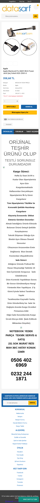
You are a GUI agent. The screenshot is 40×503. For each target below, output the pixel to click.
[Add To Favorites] (29, 101)
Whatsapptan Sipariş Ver (20, 112)
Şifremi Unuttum (20, 461)
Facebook (20, 472)
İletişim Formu (20, 420)
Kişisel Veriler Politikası (20, 444)
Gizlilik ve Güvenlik (20, 437)
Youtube (20, 482)
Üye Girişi (20, 458)
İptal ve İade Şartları (20, 440)
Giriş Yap (21, 1)
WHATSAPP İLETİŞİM (30, 499)
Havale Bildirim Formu (20, 423)
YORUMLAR (19, 131)
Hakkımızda (20, 413)
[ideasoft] (9, 501)
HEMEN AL (29, 107)
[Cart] (36, 7)
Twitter (20, 476)
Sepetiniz (20, 464)
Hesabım (20, 452)
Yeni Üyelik (20, 455)
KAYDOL (32, 403)
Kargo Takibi (20, 426)
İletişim (20, 416)
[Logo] (16, 8)
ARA (35, 16)
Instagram (20, 479)
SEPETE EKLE (11, 107)
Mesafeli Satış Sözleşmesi (20, 434)
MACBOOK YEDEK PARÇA (22, 82)
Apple (5, 68)
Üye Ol (29, 1)
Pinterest (20, 485)
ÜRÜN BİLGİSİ (7, 131)
